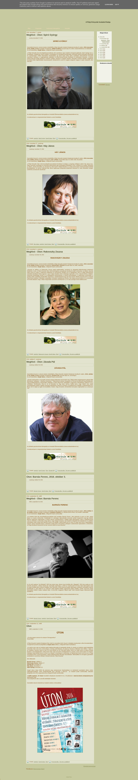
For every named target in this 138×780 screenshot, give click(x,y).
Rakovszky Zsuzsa (43, 354)
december (104, 38)
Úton (54, 138)
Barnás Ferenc (37, 491)
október (103, 45)
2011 (101, 56)
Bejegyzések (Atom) (38, 769)
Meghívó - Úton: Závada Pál (40, 362)
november (104, 43)
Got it (117, 4)
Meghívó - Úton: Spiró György (41, 35)
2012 (101, 54)
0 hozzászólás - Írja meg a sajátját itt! (67, 138)
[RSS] (26, 772)
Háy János (36, 244)
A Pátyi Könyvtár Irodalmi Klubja (98, 22)
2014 (101, 50)
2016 (101, 37)
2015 (101, 49)
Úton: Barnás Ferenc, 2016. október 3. (46, 477)
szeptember (104, 47)
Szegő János (49, 138)
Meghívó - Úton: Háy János (40, 146)
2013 (101, 52)
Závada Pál (51, 470)
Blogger (107, 84)
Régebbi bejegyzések (89, 766)
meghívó (36, 138)
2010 (101, 58)
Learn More (109, 4)
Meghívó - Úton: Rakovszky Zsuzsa (44, 251)
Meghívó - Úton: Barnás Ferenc (42, 498)
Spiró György (42, 138)
